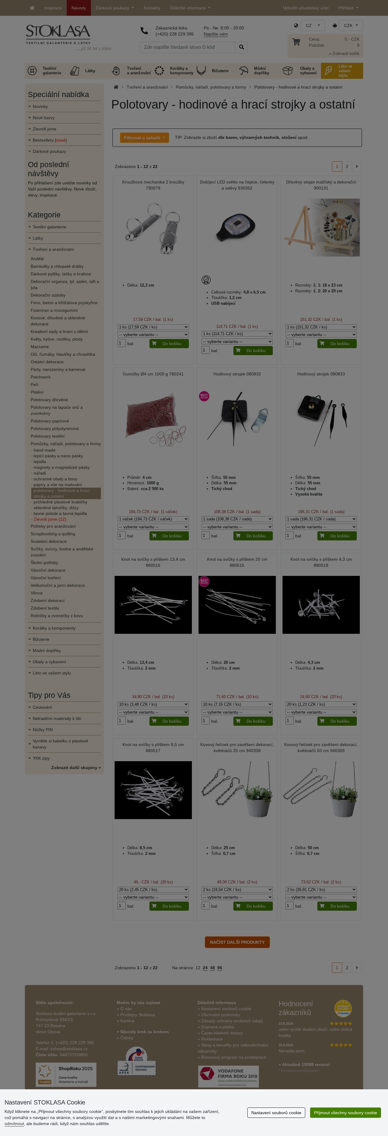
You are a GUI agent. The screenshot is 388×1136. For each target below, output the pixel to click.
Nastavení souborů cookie (276, 1112)
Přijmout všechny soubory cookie (345, 1112)
